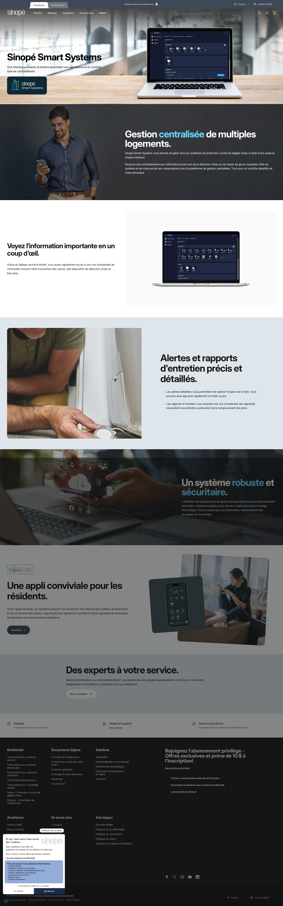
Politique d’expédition (73, 900)
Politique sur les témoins (109, 834)
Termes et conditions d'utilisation (114, 843)
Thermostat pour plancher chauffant (22, 774)
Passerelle (57, 778)
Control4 (101, 778)
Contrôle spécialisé (62, 769)
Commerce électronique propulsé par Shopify (54, 895)
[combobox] (242, 4)
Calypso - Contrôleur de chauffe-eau (20, 802)
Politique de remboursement (16, 900)
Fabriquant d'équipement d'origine (110, 773)
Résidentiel (101, 757)
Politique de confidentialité (110, 829)
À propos (56, 824)
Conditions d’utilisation (56, 900)
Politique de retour (106, 838)
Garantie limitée (104, 824)
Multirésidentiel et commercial (112, 761)
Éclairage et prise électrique (66, 774)
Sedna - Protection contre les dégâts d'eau (23, 794)
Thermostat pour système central (21, 759)
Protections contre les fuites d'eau (67, 763)
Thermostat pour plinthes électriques (21, 766)
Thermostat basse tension (21, 780)
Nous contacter (115, 728)
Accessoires (58, 783)
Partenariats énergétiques (110, 766)
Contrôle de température (65, 757)
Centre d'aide (14, 824)
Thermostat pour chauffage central (22, 786)
